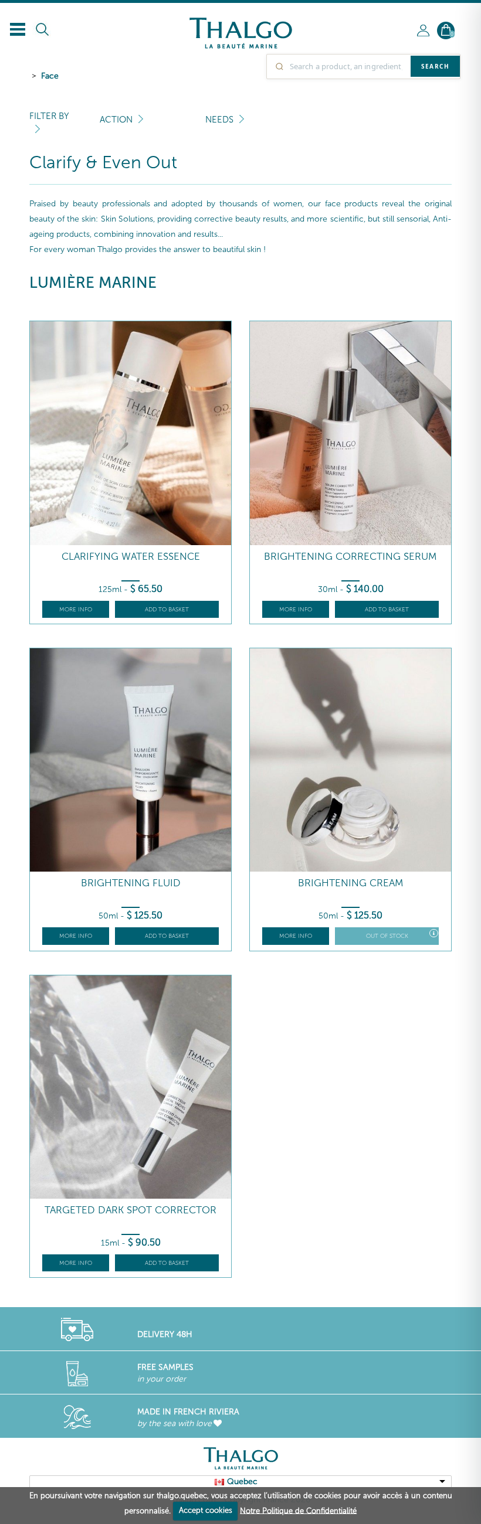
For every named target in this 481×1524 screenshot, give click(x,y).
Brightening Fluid (131, 883)
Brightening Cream (351, 883)
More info (75, 609)
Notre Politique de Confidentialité (298, 1510)
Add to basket (167, 609)
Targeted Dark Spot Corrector (130, 1210)
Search (435, 66)
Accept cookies (205, 1510)
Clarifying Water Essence (131, 556)
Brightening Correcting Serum (350, 556)
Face (50, 76)
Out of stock (387, 936)
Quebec (242, 1481)
